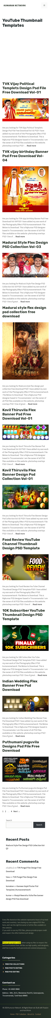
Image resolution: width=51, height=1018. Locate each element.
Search (9, 820)
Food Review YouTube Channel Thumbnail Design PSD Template (21, 544)
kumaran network (15, 5)
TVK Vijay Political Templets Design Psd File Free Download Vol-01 (24, 88)
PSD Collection (21, 1014)
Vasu (8, 877)
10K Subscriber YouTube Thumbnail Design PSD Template (23, 614)
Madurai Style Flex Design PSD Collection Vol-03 (25, 244)
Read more (31, 145)
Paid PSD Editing (12, 972)
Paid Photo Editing (13, 968)
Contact (38, 1014)
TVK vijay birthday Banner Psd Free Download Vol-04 (25, 156)
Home (12, 1014)
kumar (9, 895)
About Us (30, 1014)
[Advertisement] (25, 55)
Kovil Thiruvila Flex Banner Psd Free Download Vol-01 (19, 414)
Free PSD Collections (14, 964)
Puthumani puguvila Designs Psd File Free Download (20, 746)
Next (16, 811)
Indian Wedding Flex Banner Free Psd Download (19, 685)
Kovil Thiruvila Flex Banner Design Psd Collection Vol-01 (19, 474)
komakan (10, 886)
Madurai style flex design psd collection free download (24, 312)
